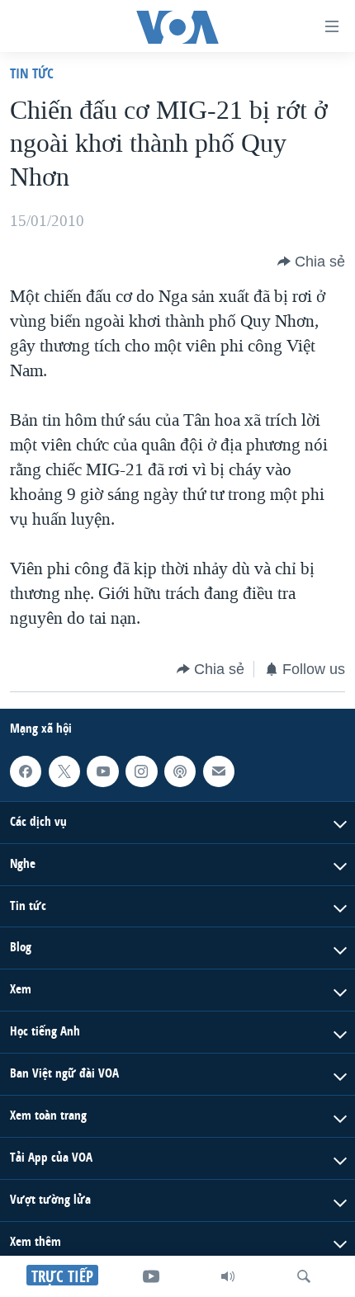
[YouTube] (151, 1276)
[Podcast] (180, 771)
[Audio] (228, 1276)
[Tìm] (304, 1276)
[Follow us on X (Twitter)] (64, 771)
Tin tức (32, 73)
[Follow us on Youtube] (102, 771)
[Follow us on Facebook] (25, 771)
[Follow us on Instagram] (141, 771)
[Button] (311, 261)
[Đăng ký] (218, 771)
